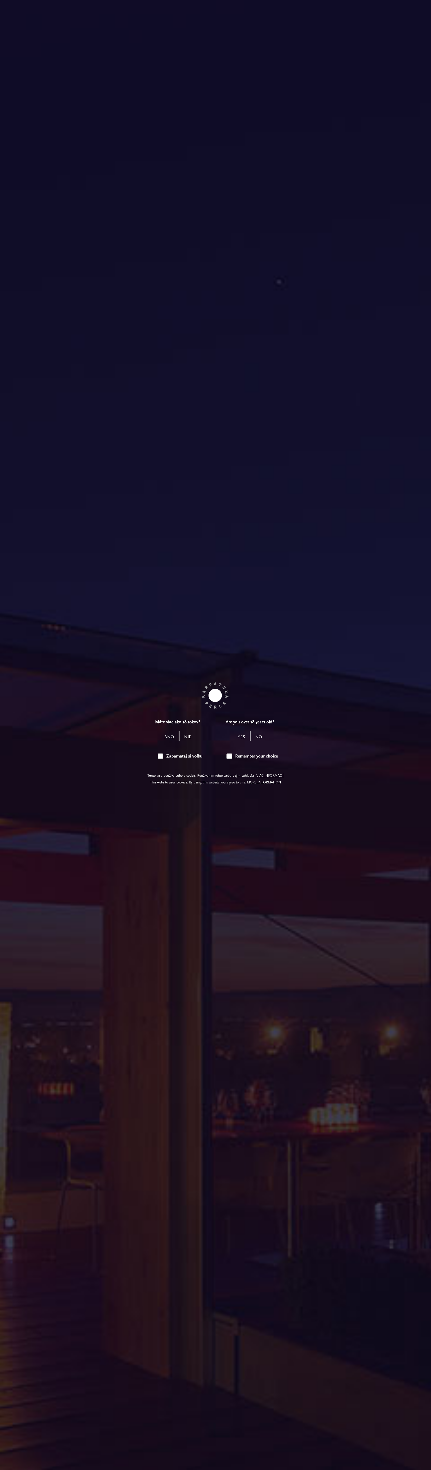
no (258, 736)
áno (169, 736)
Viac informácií (270, 775)
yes (241, 736)
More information (264, 782)
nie (187, 736)
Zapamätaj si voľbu (184, 756)
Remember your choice (256, 756)
